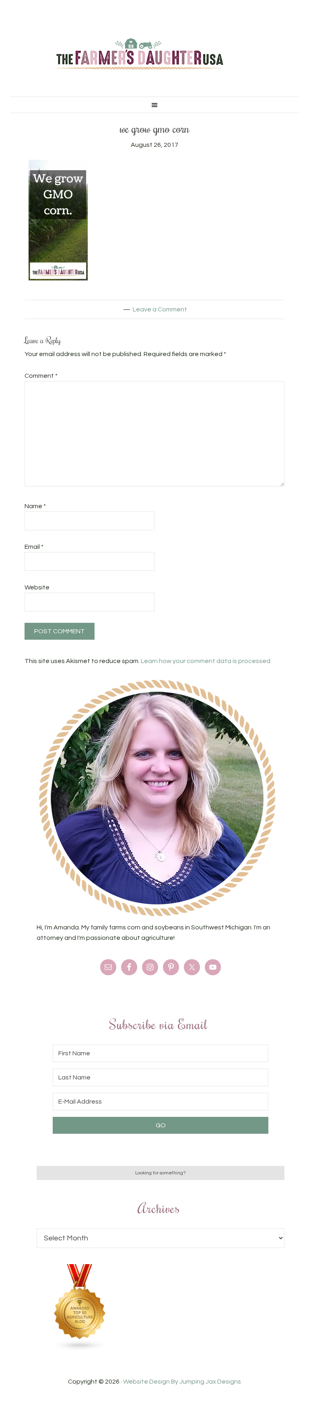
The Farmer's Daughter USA (138, 54)
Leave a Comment (160, 309)
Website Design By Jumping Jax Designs (182, 1381)
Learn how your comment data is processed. (206, 661)
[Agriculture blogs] (80, 1349)
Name (35, 506)
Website (37, 587)
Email (34, 547)
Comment (41, 376)
